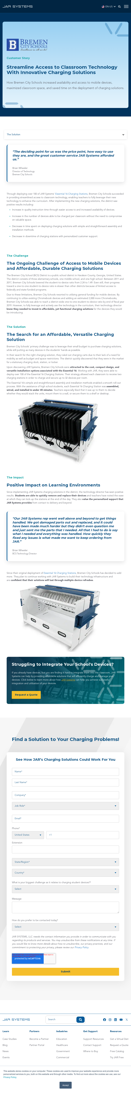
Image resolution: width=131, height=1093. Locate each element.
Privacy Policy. (10, 1077)
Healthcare (62, 1045)
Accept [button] (65, 1085)
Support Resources (93, 1039)
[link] (18, 6)
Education (61, 1039)
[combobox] (65, 1020)
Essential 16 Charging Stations (71, 194)
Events (6, 1057)
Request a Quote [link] (26, 694)
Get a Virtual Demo (120, 1039)
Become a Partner (39, 1039)
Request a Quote (119, 1045)
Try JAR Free (117, 1057)
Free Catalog (117, 1051)
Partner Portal (37, 1045)
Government (63, 1051)
